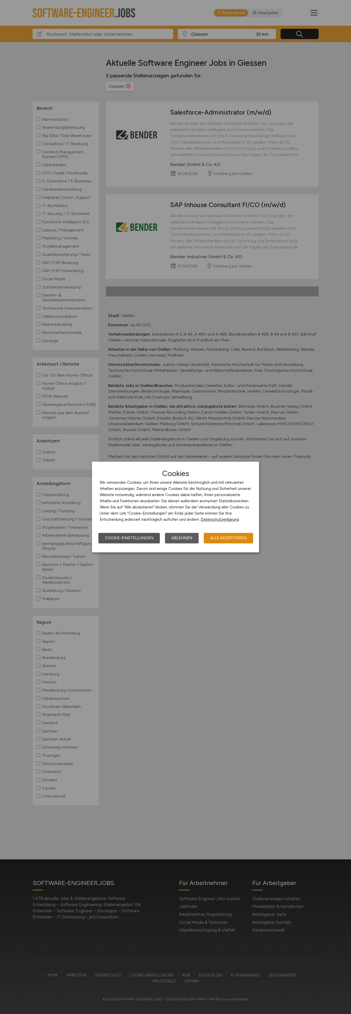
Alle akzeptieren (228, 538)
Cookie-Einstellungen (129, 538)
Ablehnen (181, 538)
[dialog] (175, 507)
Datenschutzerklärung (220, 519)
